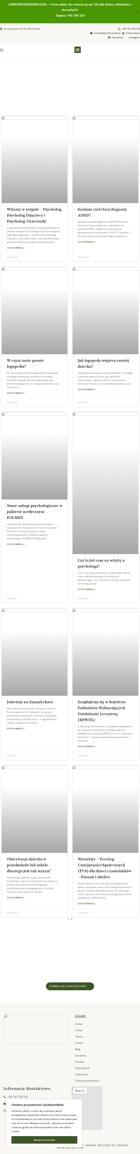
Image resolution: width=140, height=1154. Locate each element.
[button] (77, 50)
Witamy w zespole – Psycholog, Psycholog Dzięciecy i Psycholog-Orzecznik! (34, 215)
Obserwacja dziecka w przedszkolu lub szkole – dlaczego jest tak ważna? (29, 865)
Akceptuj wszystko (44, 1139)
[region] (44, 1123)
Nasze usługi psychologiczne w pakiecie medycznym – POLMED (34, 511)
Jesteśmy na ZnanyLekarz (30, 702)
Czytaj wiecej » (16, 247)
